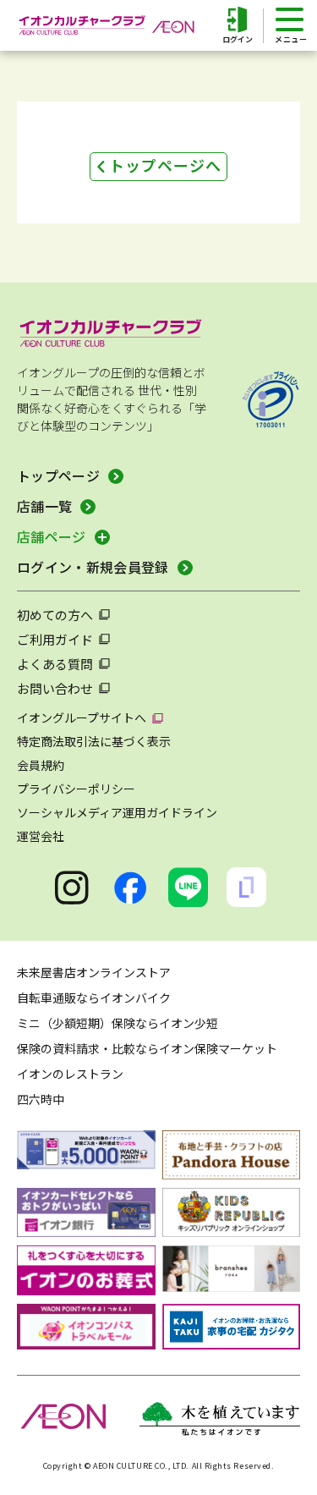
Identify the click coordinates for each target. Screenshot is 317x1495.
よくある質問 (55, 663)
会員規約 (40, 764)
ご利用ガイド (55, 639)
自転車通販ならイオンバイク (94, 997)
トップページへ (165, 165)
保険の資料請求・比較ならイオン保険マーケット (147, 1048)
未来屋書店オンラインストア (94, 972)
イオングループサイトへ (81, 717)
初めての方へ (55, 614)
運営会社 (40, 835)
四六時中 (40, 1099)
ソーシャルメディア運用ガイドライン (117, 812)
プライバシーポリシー (76, 788)
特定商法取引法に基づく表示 (94, 741)
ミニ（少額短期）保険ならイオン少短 (117, 1022)
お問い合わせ (55, 688)
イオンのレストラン (70, 1073)
